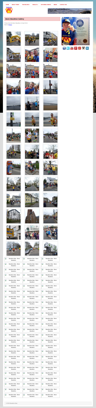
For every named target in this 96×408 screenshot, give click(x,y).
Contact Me (63, 4)
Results (35, 4)
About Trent (15, 4)
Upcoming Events (46, 4)
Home (7, 4)
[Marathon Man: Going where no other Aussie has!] (17, 14)
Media (55, 4)
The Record (26, 4)
